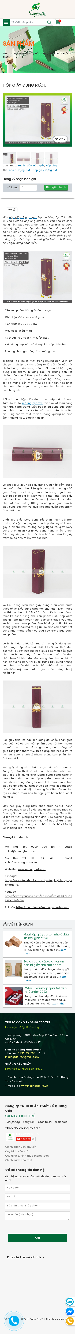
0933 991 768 (26, 1053)
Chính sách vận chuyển (20, 1147)
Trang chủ (9, 53)
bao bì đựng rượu (20, 170)
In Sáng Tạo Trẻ (32, 403)
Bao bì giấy (25, 166)
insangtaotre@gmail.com (22, 1057)
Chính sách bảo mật (18, 1160)
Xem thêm (60, 1004)
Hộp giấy (40, 53)
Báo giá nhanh (56, 187)
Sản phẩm (25, 53)
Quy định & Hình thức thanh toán (27, 1156)
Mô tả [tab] (12, 210)
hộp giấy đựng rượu (46, 170)
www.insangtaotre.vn (34, 1086)
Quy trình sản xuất (17, 1151)
